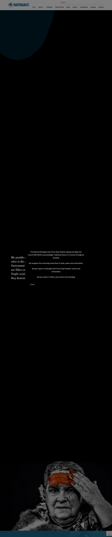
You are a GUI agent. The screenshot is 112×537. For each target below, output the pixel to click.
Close (32, 284)
